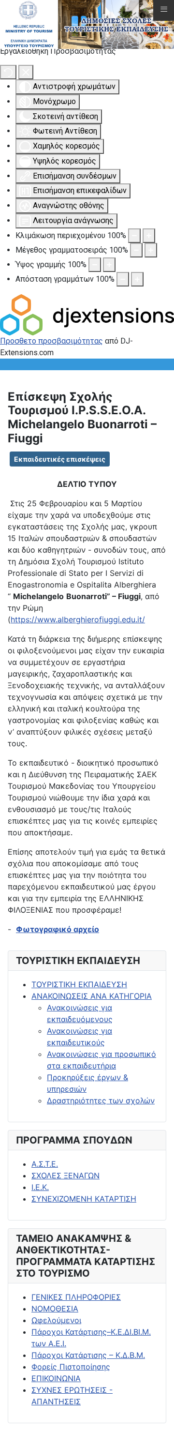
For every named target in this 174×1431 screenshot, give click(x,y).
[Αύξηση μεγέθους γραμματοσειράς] (151, 250)
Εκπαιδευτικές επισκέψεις (59, 459)
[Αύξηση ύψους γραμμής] (109, 264)
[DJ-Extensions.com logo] (87, 313)
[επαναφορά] (8, 72)
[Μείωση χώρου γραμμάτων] (122, 279)
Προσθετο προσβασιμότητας (51, 341)
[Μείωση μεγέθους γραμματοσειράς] (136, 250)
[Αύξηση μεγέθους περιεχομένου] (149, 235)
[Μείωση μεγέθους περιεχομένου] (134, 235)
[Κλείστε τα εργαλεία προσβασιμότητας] (25, 72)
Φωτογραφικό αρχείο (57, 929)
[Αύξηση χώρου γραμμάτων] (137, 279)
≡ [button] (164, 9)
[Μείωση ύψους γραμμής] (94, 264)
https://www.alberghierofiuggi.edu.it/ (78, 619)
